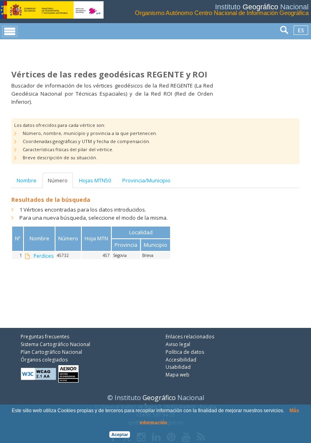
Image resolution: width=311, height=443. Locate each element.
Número (58, 180)
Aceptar (119, 434)
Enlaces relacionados (190, 336)
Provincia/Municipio (146, 180)
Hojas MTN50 (95, 180)
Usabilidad (178, 367)
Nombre (26, 180)
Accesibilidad (181, 359)
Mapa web (178, 374)
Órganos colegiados (44, 359)
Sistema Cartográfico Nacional (55, 344)
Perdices (43, 256)
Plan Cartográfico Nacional (51, 352)
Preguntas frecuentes (45, 336)
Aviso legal (178, 344)
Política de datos (185, 352)
